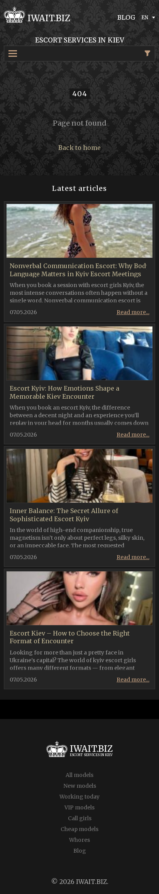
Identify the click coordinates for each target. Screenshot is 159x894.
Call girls (79, 818)
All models (79, 775)
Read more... (133, 312)
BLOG (126, 17)
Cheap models (79, 829)
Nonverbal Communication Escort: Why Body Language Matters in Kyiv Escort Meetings (79, 270)
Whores (79, 839)
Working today (79, 796)
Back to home (79, 147)
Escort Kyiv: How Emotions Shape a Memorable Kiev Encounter (64, 392)
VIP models (79, 807)
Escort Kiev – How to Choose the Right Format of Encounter (70, 637)
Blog (79, 850)
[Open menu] (16, 53)
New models (79, 785)
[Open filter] (147, 53)
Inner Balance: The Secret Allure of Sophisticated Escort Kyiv (64, 515)
